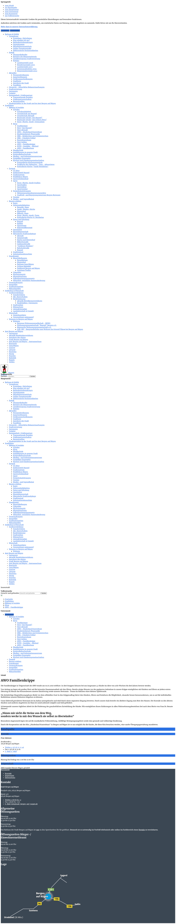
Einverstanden (15, 30)
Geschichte (17, 230)
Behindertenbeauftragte (23, 42)
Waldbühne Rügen (20, 177)
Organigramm (18, 44)
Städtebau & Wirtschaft (14, 291)
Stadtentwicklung (16, 293)
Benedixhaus (22, 260)
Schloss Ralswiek (24, 266)
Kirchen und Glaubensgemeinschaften (28, 160)
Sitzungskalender (20, 55)
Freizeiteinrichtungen (22, 191)
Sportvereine (22, 189)
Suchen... (4, 376)
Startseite (9, 599)
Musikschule (18, 150)
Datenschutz (10, 778)
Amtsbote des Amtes (17, 337)
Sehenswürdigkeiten (21, 205)
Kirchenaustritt (19, 274)
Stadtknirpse (22, 126)
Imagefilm (13, 285)
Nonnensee (21, 225)
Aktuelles (12, 73)
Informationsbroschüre (22, 254)
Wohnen (16, 321)
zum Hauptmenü (12, 10)
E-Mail (11, 751)
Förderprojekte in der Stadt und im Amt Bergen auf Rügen (32, 103)
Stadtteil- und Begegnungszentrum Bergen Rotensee (38, 195)
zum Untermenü (11, 12)
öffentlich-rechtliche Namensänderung (29, 280)
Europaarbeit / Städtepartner (20, 95)
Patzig (11, 354)
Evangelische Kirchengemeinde (30, 162)
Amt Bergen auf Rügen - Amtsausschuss (25, 341)
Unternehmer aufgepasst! (23, 317)
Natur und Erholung (21, 219)
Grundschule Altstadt (25, 116)
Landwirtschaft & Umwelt (23, 311)
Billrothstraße (22, 242)
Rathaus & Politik (12, 34)
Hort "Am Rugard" (24, 128)
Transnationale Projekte (23, 97)
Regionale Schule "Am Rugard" (29, 118)
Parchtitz (12, 352)
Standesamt (14, 256)
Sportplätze (22, 187)
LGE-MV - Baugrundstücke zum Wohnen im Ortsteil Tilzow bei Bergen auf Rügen (50, 329)
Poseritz (12, 356)
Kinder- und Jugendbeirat (23, 199)
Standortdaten (19, 295)
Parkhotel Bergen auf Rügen (28, 268)
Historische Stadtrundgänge (24, 234)
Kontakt (8, 773)
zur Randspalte (11, 8)
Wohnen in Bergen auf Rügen (21, 319)
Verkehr (12, 93)
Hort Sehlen (22, 142)
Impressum (9, 776)
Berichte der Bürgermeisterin (25, 57)
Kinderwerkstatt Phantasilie (28, 134)
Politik (11, 52)
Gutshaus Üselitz (24, 270)
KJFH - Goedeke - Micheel (27, 146)
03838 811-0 (13, 800)
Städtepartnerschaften (22, 99)
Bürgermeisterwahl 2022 (27, 71)
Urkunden (17, 272)
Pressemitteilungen (21, 75)
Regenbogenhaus (24, 140)
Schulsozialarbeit (24, 112)
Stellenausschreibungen (23, 79)
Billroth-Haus (22, 213)
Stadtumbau (18, 305)
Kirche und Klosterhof (26, 240)
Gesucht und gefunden (10, 593)
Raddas (20, 223)
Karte (15, 203)
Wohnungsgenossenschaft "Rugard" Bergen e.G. (37, 325)
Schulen (16, 109)
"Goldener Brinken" (25, 246)
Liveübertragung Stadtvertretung (26, 59)
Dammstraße (22, 238)
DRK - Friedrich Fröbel (26, 138)
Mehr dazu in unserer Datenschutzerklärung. (19, 27)
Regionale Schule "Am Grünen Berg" (32, 120)
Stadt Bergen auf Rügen (18, 339)
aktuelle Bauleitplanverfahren (21, 335)
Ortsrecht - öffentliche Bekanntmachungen (27, 87)
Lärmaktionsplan (20, 309)
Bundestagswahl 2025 (26, 65)
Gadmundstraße (23, 244)
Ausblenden (5, 30)
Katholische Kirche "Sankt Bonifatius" (32, 166)
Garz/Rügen (14, 346)
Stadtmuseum (18, 175)
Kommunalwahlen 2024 (27, 69)
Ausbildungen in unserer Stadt (25, 152)
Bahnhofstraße (23, 248)
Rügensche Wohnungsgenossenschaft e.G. (34, 327)
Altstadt (20, 236)
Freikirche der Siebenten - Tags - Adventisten (35, 164)
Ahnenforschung (20, 276)
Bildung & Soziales (16, 107)
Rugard (20, 221)
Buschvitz (13, 344)
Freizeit (12, 169)
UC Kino (16, 171)
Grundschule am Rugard (27, 114)
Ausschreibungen (20, 77)
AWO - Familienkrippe (26, 144)
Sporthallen (22, 185)
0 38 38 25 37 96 (14, 747)
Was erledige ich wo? (21, 40)
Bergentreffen (19, 101)
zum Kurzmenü (11, 14)
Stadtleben (9, 105)
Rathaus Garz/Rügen (25, 264)
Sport (15, 181)
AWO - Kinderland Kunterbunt (29, 132)
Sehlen (12, 362)
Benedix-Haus (23, 207)
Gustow (12, 348)
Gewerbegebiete (19, 315)
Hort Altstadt (22, 130)
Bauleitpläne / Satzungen (27, 303)
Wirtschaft (13, 313)
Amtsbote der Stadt (21, 83)
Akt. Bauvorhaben (20, 297)
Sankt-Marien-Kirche (26, 209)
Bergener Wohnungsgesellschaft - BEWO (33, 323)
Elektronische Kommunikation (25, 50)
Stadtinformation (16, 287)
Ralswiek (12, 358)
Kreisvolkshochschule (22, 154)
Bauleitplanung (19, 299)
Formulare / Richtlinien (22, 38)
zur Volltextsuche (12, 16)
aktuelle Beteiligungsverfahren (29, 301)
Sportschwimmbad (20, 179)
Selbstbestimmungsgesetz (24, 278)
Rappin (12, 360)
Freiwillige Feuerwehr (22, 158)
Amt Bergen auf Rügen (14, 331)
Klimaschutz (18, 307)
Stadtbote (17, 81)
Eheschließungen (20, 258)
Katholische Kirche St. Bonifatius (30, 217)
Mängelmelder (15, 289)
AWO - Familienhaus (25, 148)
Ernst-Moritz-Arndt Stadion (28, 183)
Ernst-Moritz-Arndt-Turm (28, 215)
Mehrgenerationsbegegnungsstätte (31, 193)
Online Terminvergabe (22, 48)
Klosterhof (21, 211)
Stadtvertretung (15, 89)
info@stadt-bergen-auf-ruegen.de (21, 804)
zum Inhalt (9, 5)
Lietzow (12, 350)
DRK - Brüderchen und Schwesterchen (32, 136)
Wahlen (16, 61)
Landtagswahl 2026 (25, 63)
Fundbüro (17, 85)
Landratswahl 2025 (25, 67)
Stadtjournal (18, 252)
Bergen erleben (15, 201)
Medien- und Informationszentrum (27, 156)
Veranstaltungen (16, 282)
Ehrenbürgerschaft (20, 232)
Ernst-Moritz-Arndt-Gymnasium (31, 122)
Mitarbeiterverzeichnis (22, 46)
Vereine (16, 197)
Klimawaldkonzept (24, 228)
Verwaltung (13, 36)
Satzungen (13, 91)
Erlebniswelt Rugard (21, 173)
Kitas (15, 124)
